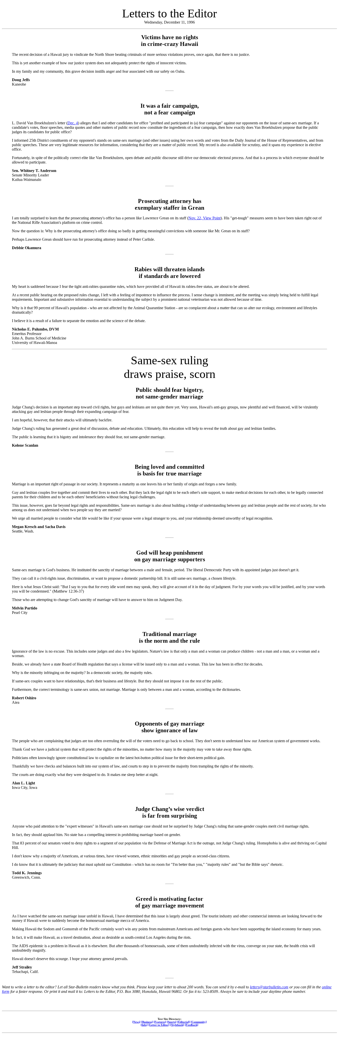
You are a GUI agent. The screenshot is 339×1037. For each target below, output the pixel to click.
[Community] (199, 1021)
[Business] (147, 1021)
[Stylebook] (177, 1024)
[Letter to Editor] (159, 1024)
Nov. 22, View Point (204, 218)
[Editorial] (183, 1021)
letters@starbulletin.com (269, 987)
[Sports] (171, 1021)
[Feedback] (191, 1024)
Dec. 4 (73, 123)
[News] (136, 1021)
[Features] (160, 1021)
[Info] (144, 1024)
